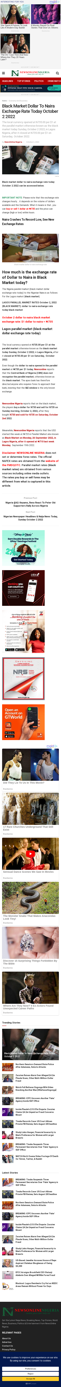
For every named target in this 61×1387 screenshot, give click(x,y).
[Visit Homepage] (30, 73)
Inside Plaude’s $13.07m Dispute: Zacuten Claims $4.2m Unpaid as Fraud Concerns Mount (35, 1112)
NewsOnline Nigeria (13, 142)
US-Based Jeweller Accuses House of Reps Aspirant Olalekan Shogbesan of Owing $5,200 (36, 1263)
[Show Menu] (3, 73)
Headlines (7, 81)
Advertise (6, 1342)
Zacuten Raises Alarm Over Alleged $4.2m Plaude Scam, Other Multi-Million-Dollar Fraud (35, 1078)
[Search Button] (57, 73)
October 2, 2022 (32, 142)
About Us (6, 1338)
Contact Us (7, 1346)
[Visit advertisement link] (30, 88)
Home (4, 101)
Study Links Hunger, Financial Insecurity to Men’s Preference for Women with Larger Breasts (36, 1135)
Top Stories (23, 81)
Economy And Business (18, 101)
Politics (38, 81)
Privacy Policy (8, 1349)
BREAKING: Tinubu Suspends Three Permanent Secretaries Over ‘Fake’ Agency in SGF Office (37, 1147)
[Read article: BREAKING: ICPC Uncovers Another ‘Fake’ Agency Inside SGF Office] (7, 1101)
